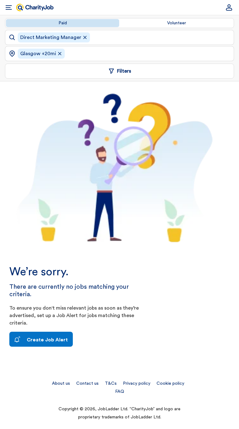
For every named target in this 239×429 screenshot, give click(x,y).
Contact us (87, 383)
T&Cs (111, 383)
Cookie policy (170, 383)
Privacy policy (136, 383)
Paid (63, 23)
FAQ (119, 391)
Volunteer (176, 23)
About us (61, 383)
